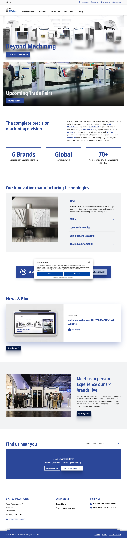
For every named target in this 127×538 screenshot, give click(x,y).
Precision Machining (29, 12)
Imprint (97, 534)
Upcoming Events (84, 413)
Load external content (70, 468)
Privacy (104, 534)
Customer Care (55, 12)
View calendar (14, 100)
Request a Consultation (95, 271)
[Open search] (119, 10)
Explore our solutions (17, 54)
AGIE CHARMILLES (77, 206)
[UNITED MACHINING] (11, 10)
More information (52, 468)
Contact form (61, 504)
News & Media (68, 12)
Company (80, 12)
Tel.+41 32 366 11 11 (14, 515)
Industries (42, 12)
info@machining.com (17, 519)
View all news (12, 348)
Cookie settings (115, 534)
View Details (76, 330)
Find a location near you (65, 508)
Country (87, 443)
